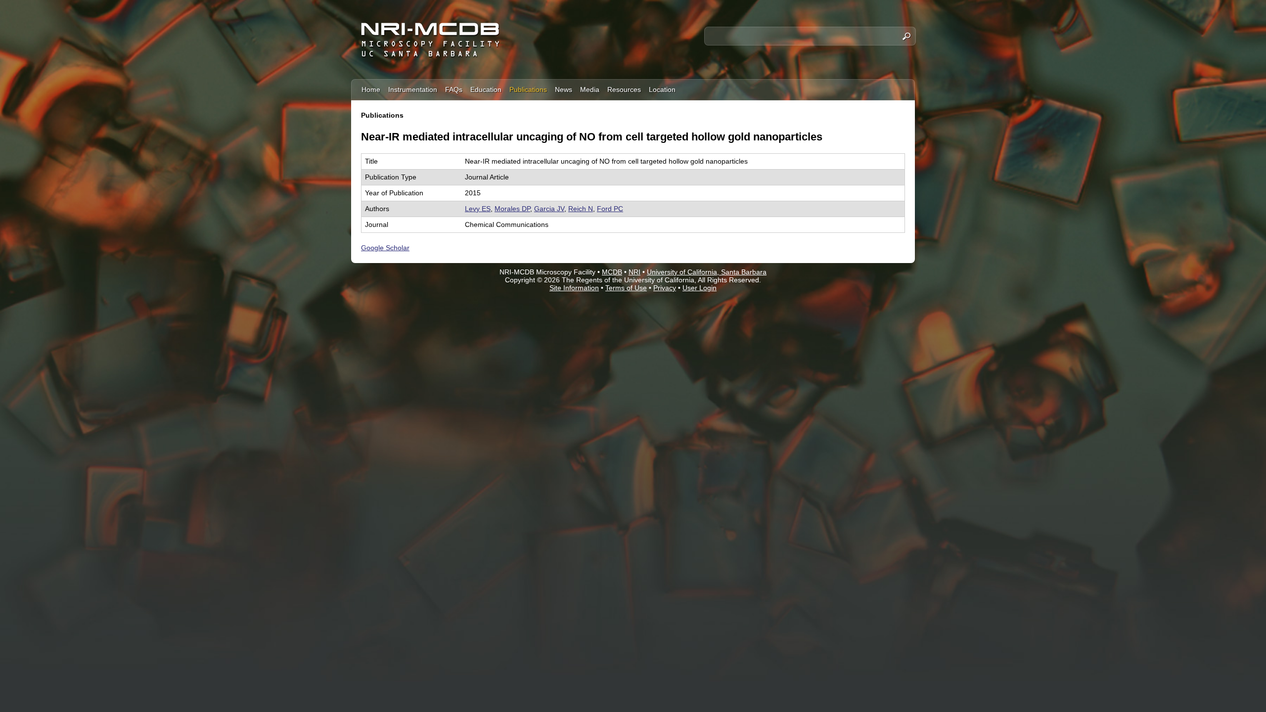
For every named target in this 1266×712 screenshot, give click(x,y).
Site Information (574, 288)
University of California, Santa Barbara (707, 272)
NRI (634, 272)
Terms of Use (626, 288)
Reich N (580, 209)
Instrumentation (412, 89)
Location (662, 89)
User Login (699, 288)
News (563, 89)
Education (485, 89)
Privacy (664, 288)
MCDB (612, 272)
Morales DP (512, 209)
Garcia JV (549, 209)
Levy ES (478, 209)
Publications (528, 89)
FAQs (453, 89)
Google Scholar (385, 248)
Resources (624, 89)
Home (371, 89)
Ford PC (610, 209)
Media (589, 89)
